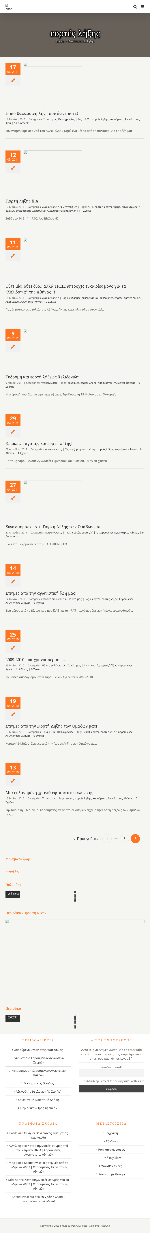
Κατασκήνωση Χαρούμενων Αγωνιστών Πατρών (38, 1073)
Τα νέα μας (50, 119)
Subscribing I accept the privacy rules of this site (113, 1081)
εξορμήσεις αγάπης (84, 449)
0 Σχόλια (51, 301)
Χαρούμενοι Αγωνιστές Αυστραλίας (38, 1050)
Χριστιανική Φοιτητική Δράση (38, 1100)
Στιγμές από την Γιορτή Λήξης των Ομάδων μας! (51, 726)
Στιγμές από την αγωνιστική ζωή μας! (40, 593)
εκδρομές (74, 298)
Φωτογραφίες (66, 119)
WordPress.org (111, 1166)
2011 (88, 119)
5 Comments (21, 123)
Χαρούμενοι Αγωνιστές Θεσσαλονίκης (55, 210)
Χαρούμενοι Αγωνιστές (74, 1225)
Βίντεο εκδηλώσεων (55, 599)
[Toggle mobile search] (135, 7)
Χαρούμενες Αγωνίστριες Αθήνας (119, 532)
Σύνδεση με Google (112, 1174)
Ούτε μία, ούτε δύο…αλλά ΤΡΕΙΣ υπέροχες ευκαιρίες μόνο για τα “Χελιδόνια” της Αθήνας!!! (53, 259)
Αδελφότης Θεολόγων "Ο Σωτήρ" (38, 1091)
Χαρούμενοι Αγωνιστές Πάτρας (116, 382)
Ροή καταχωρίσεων (111, 1150)
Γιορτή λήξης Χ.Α (53, 172)
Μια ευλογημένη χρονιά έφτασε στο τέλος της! (50, 792)
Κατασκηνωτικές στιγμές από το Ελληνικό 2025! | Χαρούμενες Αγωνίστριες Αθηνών (42, 1150)
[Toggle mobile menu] (143, 7)
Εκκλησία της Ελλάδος (38, 1083)
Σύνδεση (112, 1141)
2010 (87, 732)
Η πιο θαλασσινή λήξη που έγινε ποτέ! (53, 84)
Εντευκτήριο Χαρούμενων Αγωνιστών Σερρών (38, 1060)
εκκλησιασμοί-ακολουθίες (97, 298)
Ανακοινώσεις (50, 207)
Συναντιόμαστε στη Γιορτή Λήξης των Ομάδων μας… (53, 500)
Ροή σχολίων (112, 1158)
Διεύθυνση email (111, 1067)
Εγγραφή (112, 1133)
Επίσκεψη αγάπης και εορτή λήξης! (38, 443)
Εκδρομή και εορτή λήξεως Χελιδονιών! (53, 349)
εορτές (99, 207)
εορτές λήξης (100, 119)
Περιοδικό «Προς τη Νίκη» (38, 1108)
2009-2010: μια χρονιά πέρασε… (35, 659)
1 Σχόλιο (86, 210)
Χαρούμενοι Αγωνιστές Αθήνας (24, 301)
